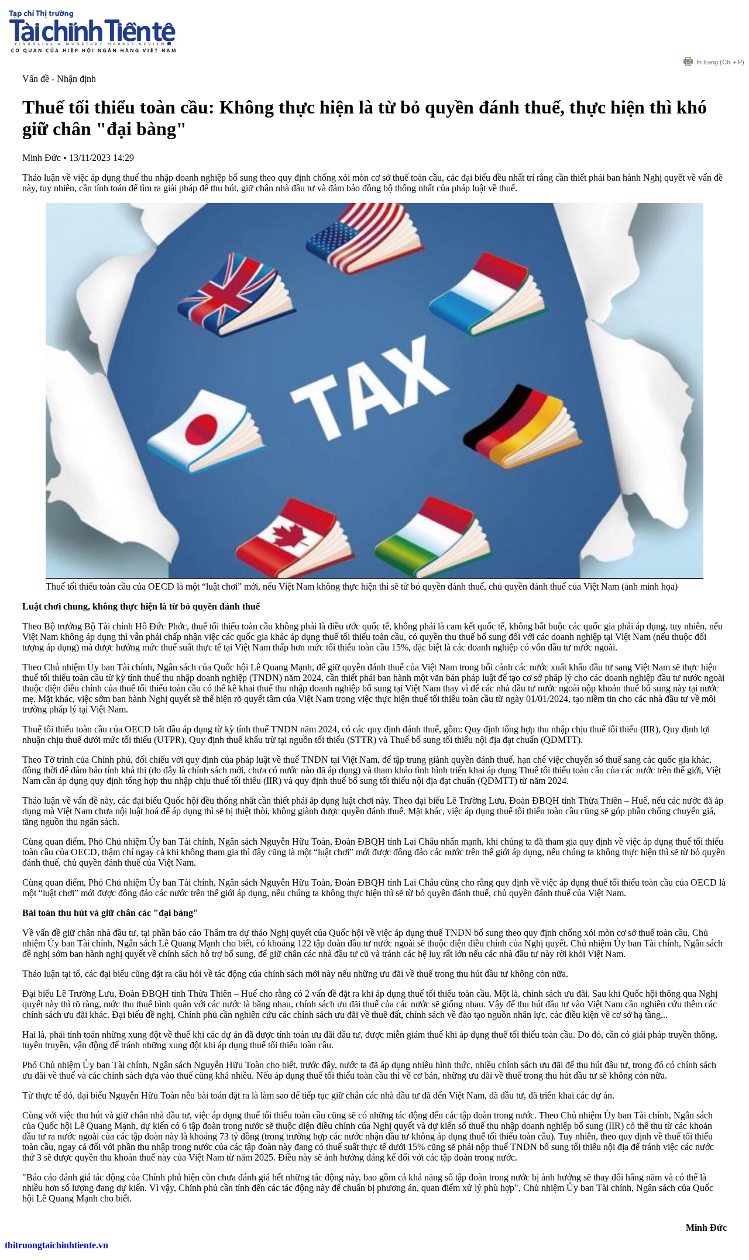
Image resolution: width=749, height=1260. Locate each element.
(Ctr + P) (720, 62)
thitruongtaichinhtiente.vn (56, 1245)
